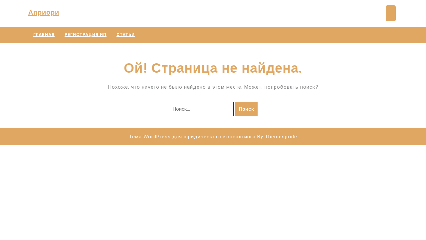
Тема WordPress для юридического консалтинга (192, 137)
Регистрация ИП (85, 34)
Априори (43, 12)
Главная (44, 34)
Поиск (246, 109)
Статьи (125, 34)
